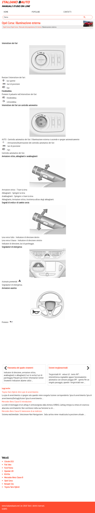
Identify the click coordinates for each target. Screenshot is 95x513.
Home (6, 11)
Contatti (67, 11)
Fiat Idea (7, 464)
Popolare (36, 11)
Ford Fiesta (8, 467)
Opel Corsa (6, 27)
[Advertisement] (47, 35)
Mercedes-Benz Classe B (13, 477)
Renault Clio (9, 483)
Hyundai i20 (8, 471)
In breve (38, 27)
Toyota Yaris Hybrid (11, 486)
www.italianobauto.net (11, 505)
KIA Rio (7, 474)
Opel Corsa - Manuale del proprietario (23, 27)
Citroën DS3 (9, 461)
